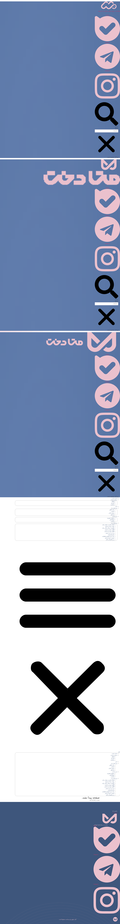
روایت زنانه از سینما (109, 526)
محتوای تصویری (110, 518)
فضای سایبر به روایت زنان (108, 524)
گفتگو (113, 501)
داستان (112, 511)
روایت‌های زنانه (114, 508)
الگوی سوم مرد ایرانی (109, 531)
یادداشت (112, 504)
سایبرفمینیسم (111, 534)
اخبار (116, 506)
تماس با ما (114, 811)
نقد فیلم (112, 514)
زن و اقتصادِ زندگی (110, 539)
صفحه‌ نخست (114, 498)
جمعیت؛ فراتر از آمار (109, 538)
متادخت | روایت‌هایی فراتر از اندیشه (109, 11)
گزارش (112, 503)
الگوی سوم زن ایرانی (109, 529)
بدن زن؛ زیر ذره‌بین (110, 533)
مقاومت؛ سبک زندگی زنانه (108, 528)
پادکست (112, 521)
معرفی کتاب (111, 513)
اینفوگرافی (112, 519)
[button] (106, 115)
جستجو (116, 128)
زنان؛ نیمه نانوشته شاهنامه (108, 536)
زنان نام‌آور (111, 509)
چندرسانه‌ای (114, 516)
